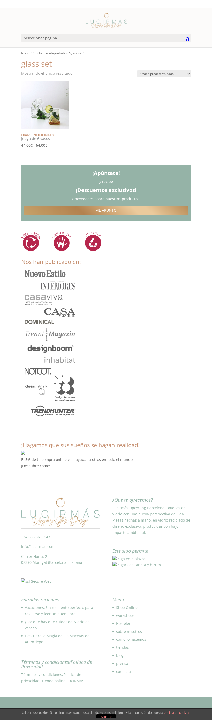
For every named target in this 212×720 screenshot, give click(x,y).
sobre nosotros (129, 631)
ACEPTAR (106, 716)
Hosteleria (125, 623)
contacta (123, 671)
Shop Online (127, 607)
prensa (122, 663)
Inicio (25, 53)
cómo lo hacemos (131, 639)
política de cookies (177, 713)
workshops (125, 615)
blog (120, 655)
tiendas (122, 647)
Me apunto (106, 210)
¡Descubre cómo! (35, 465)
